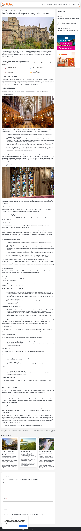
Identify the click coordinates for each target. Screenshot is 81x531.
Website (5, 509)
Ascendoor (26, 529)
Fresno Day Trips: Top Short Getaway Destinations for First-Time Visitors (8, 453)
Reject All (15, 526)
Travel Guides (7, 4)
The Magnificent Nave (37, 425)
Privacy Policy (16, 529)
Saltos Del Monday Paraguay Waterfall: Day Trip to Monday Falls (45, 453)
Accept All (23, 526)
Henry (9, 16)
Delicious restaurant (58, 4)
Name (5, 498)
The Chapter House (27, 425)
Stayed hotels (49, 4)
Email (5, 504)
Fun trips (43, 4)
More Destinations (66, 4)
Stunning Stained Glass (18, 425)
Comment (6, 483)
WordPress (35, 529)
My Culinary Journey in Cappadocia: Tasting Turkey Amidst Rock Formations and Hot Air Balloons (66, 23)
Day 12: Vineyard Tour (25, 451)
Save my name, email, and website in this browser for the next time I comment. (24, 514)
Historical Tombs (9, 425)
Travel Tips (74, 4)
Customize (8, 526)
